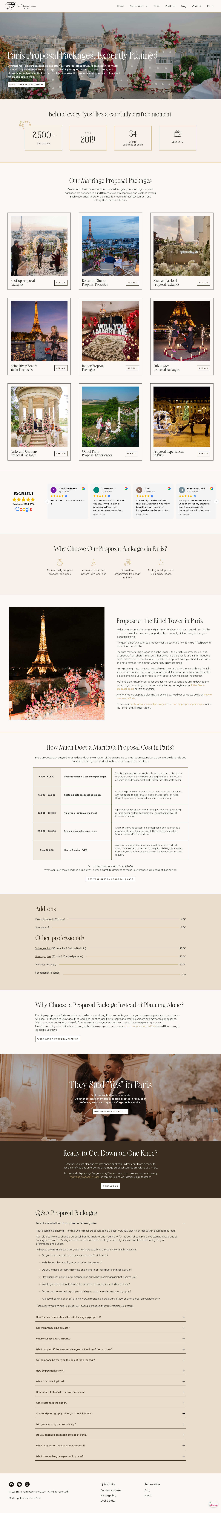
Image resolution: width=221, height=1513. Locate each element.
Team (156, 6)
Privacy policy (108, 1495)
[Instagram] (27, 1484)
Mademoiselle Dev (30, 1498)
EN (208, 6)
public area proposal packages (148, 704)
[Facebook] (11, 1484)
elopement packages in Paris (140, 1026)
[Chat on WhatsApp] (213, 1505)
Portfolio (170, 6)
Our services (137, 6)
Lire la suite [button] (56, 514)
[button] (216, 501)
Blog (183, 6)
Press (148, 1495)
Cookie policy (108, 1500)
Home (120, 6)
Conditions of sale (111, 1490)
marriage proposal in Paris (84, 1176)
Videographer (43, 948)
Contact (196, 6)
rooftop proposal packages (188, 704)
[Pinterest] (19, 1484)
